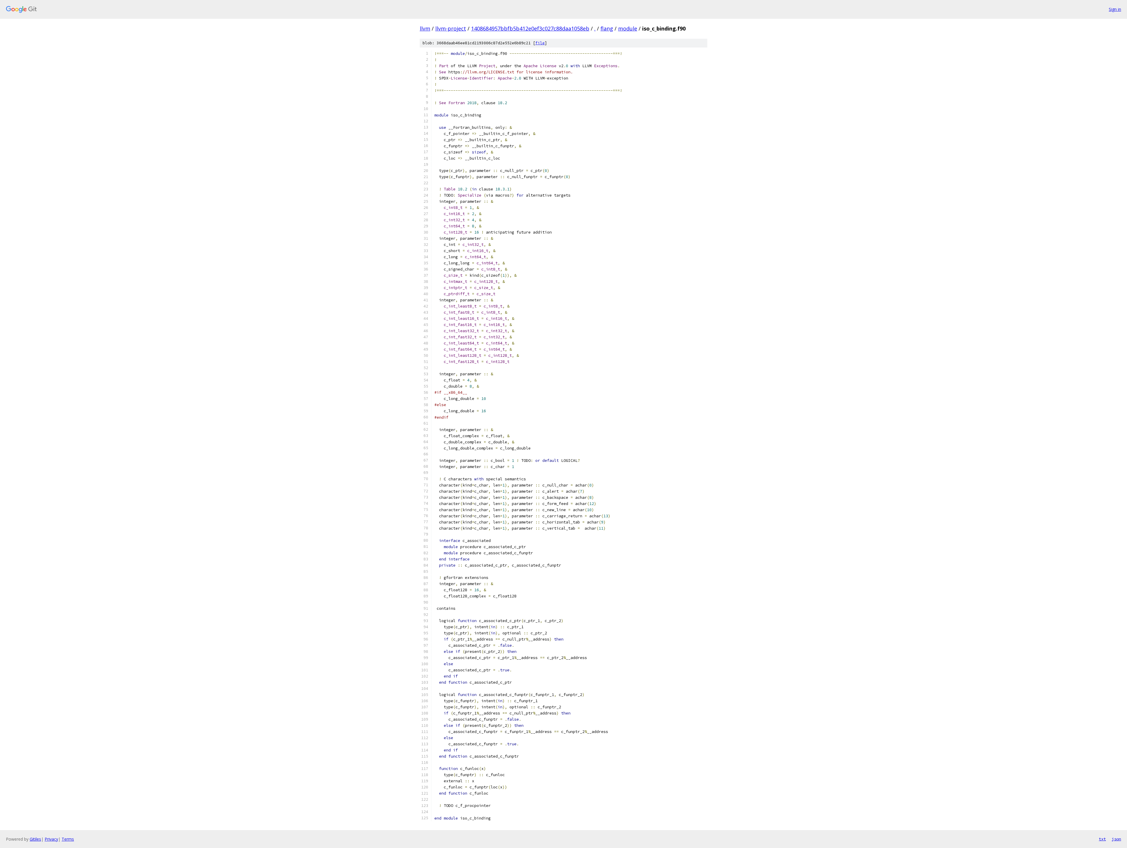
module (627, 28)
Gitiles (35, 839)
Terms (68, 839)
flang (606, 28)
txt (1102, 839)
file (540, 42)
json (1116, 839)
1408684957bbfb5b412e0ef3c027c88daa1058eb (530, 28)
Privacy (51, 839)
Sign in (1115, 9)
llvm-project (450, 28)
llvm (425, 28)
